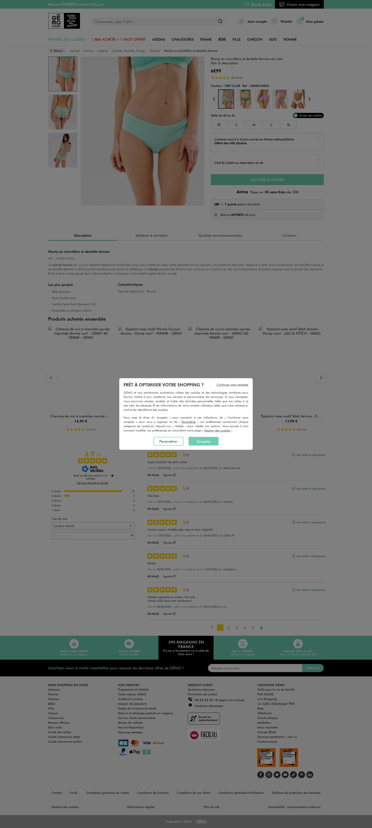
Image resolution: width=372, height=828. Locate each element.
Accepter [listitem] (204, 441)
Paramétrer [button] (188, 422)
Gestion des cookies (217, 430)
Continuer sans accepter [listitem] (232, 385)
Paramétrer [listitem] (168, 441)
